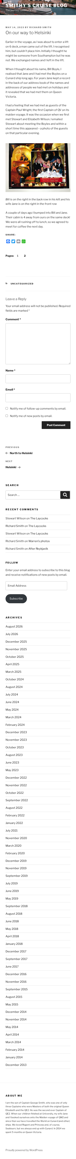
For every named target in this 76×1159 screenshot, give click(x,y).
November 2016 (16, 981)
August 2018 (14, 913)
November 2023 (16, 739)
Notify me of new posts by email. (31, 416)
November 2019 (16, 868)
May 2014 (12, 1027)
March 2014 (13, 1042)
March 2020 (13, 845)
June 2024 (12, 702)
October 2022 (15, 793)
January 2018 (14, 944)
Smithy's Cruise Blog (36, 5)
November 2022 (16, 785)
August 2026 (14, 626)
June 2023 (12, 762)
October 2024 (15, 679)
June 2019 (12, 891)
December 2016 (16, 974)
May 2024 (12, 709)
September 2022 (17, 800)
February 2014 (15, 1049)
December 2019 (16, 861)
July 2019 (12, 883)
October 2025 (15, 657)
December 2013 (16, 1065)
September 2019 (17, 876)
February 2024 (15, 725)
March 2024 (13, 717)
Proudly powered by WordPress (24, 1150)
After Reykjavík (38, 548)
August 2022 (14, 808)
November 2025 (16, 649)
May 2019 (12, 898)
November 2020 (16, 838)
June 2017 (12, 966)
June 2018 (12, 921)
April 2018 (12, 936)
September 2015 (17, 989)
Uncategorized (22, 283)
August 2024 (14, 687)
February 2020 (15, 853)
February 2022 (15, 815)
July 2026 (12, 634)
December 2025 (16, 641)
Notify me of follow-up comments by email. (38, 408)
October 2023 (15, 747)
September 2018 (17, 906)
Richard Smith (40, 27)
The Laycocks (39, 518)
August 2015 (14, 997)
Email (10, 389)
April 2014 (12, 1034)
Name (10, 370)
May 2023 (12, 770)
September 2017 (16, 959)
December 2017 (16, 951)
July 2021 (12, 830)
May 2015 (12, 1004)
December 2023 (16, 732)
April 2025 (12, 664)
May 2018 (12, 929)
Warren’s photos (39, 541)
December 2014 (16, 1012)
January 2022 (14, 823)
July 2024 (12, 694)
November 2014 (16, 1019)
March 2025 (13, 671)
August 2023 (14, 755)
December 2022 (16, 777)
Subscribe (16, 598)
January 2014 (14, 1057)
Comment (13, 319)
